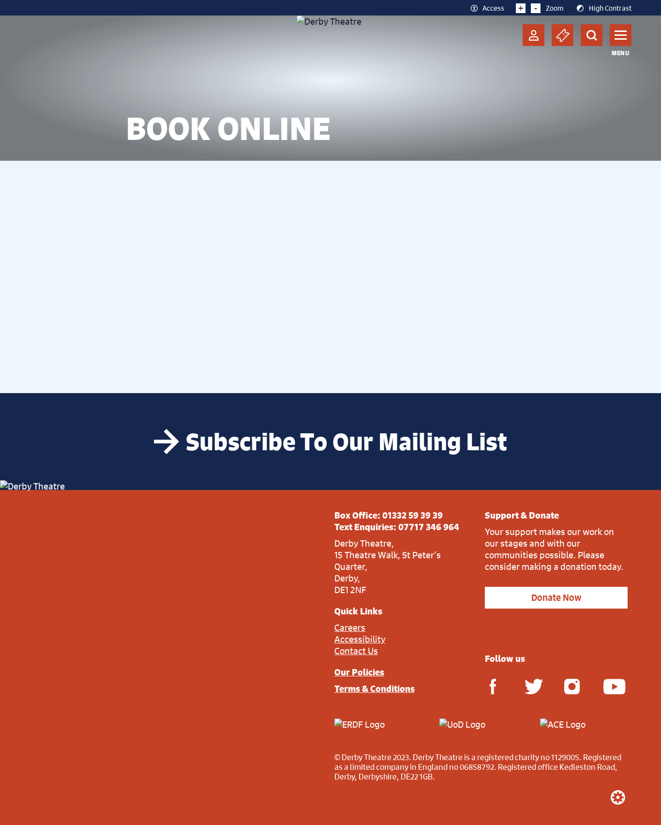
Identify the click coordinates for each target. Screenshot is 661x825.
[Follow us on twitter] (532, 685)
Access (493, 8)
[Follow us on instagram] (572, 685)
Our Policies (359, 672)
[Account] (533, 35)
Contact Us (356, 651)
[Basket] (562, 35)
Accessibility (359, 639)
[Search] (591, 35)
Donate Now (556, 597)
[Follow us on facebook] (492, 685)
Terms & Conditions (374, 688)
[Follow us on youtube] (611, 685)
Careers (349, 627)
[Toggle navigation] (620, 35)
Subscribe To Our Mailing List (346, 441)
